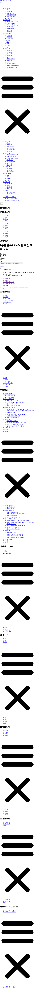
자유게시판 (10, 60)
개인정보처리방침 (8, 282)
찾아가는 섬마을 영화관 (13, 417)
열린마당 (5, 57)
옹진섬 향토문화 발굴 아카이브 (15, 426)
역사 (8, 42)
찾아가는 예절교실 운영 (13, 405)
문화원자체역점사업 (12, 21)
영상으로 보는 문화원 (13, 67)
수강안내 (9, 35)
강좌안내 (9, 37)
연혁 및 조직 (10, 13)
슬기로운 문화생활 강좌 (13, 416)
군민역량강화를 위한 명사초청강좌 (17, 402)
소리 (8, 47)
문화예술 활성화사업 (13, 25)
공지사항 (9, 50)
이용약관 (5, 280)
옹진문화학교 (7, 33)
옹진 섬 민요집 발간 (12, 421)
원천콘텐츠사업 (11, 28)
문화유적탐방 (10, 397)
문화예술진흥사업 (12, 23)
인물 (8, 43)
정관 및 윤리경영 (11, 15)
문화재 (8, 45)
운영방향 (9, 11)
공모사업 (9, 31)
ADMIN (5, 285)
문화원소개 (6, 8)
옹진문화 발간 (11, 395)
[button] (17, 104)
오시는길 (9, 18)
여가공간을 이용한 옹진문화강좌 (16, 414)
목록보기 (2, 266)
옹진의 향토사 (7, 40)
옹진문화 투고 (11, 59)
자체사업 (9, 30)
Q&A (8, 62)
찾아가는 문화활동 (12, 404)
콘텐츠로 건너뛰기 (5, 0)
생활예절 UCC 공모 (12, 400)
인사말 (8, 9)
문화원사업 (6, 20)
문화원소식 (6, 48)
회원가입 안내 (11, 16)
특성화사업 (10, 26)
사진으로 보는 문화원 (9, 63)
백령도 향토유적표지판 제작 (15, 424)
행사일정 (9, 53)
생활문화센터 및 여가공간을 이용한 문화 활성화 (20, 410)
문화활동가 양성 (11, 412)
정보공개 (9, 55)
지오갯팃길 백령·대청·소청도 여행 (16, 422)
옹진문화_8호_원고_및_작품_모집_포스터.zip (11, 263)
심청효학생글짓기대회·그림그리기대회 (18, 409)
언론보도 (9, 52)
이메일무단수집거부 (9, 283)
